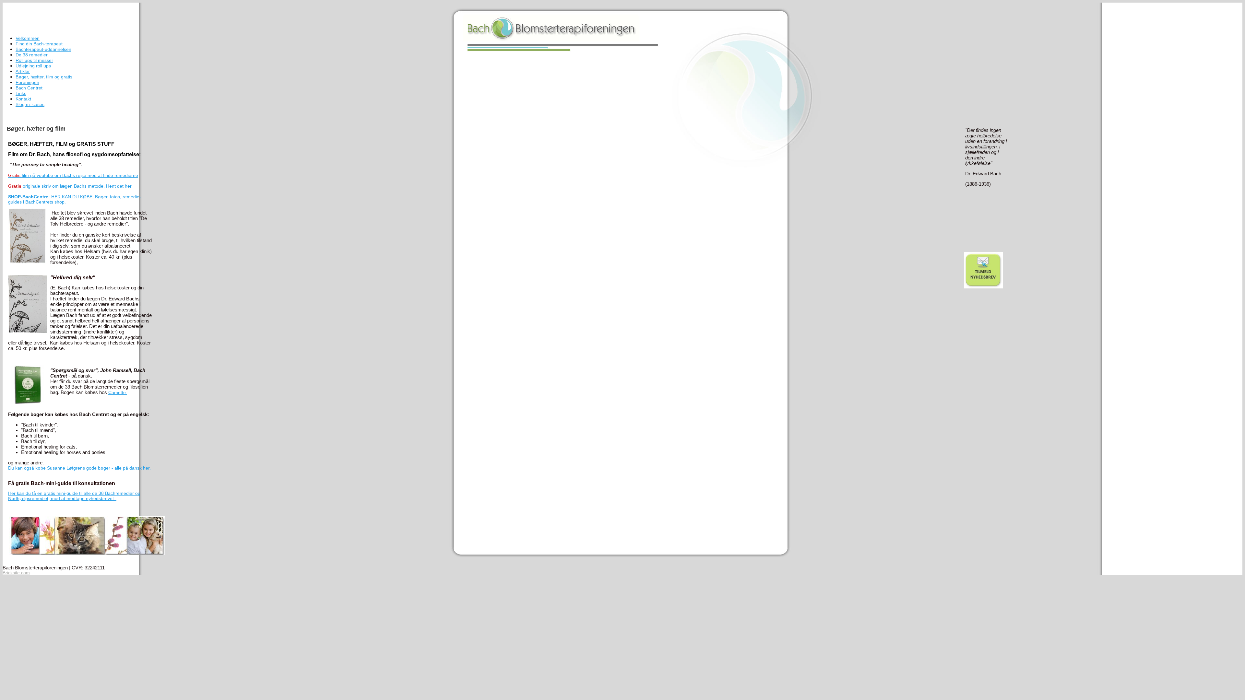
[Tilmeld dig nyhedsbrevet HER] (983, 286)
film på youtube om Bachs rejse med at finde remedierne (73, 175)
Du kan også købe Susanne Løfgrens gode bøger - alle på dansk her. (79, 468)
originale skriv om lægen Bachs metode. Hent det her (70, 186)
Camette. (117, 392)
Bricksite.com (16, 572)
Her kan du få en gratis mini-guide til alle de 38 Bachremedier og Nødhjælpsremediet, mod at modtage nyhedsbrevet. (74, 496)
